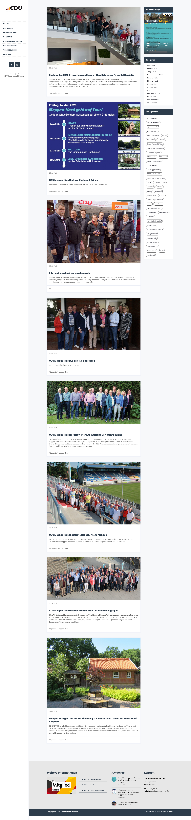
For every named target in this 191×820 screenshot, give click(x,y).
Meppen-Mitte (152, 78)
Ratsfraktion (151, 97)
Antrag (164, 135)
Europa (149, 191)
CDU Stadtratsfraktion (154, 174)
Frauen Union (152, 69)
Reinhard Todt (152, 238)
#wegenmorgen (152, 131)
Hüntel (149, 204)
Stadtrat (162, 251)
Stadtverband (152, 103)
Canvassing (150, 153)
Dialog (149, 182)
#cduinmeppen (152, 118)
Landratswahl (151, 212)
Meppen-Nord (63, 93)
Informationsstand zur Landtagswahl (70, 273)
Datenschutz (161, 811)
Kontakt (7, 54)
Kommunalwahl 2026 (155, 75)
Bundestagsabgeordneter (155, 148)
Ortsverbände (10, 46)
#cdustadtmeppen (153, 123)
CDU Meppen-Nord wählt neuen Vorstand (72, 360)
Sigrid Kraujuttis (152, 247)
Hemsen (149, 200)
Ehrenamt (150, 187)
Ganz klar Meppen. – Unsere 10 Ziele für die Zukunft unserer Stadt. (129, 780)
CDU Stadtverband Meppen (156, 178)
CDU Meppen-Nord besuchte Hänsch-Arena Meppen (78, 535)
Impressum (150, 811)
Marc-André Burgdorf (154, 221)
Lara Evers (150, 217)
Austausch (161, 140)
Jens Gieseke (159, 204)
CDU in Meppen (152, 165)
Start (6, 24)
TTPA (171, 811)
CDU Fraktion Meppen (154, 161)
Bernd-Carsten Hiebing (154, 144)
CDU (158, 153)
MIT (148, 90)
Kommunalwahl (10, 32)
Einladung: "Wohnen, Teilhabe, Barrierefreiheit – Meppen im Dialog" (128, 792)
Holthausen (159, 200)
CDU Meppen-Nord (153, 170)
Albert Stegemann (153, 135)
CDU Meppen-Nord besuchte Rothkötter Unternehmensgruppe (83, 610)
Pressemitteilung (153, 93)
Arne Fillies (151, 140)
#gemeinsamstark (153, 127)
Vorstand (7, 37)
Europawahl (159, 191)
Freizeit (161, 195)
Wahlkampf (151, 255)
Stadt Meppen (151, 251)
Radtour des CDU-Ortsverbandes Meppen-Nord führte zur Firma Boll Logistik (91, 75)
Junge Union (151, 72)
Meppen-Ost (151, 84)
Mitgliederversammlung (155, 229)
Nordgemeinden (152, 234)
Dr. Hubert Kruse (159, 182)
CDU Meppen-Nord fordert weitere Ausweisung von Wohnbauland (85, 434)
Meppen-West (152, 87)
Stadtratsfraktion (12, 41)
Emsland (159, 187)
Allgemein (53, 93)
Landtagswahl (164, 212)
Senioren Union (153, 100)
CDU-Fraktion (151, 157)
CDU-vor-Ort (163, 157)
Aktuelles (8, 28)
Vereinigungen (10, 50)
